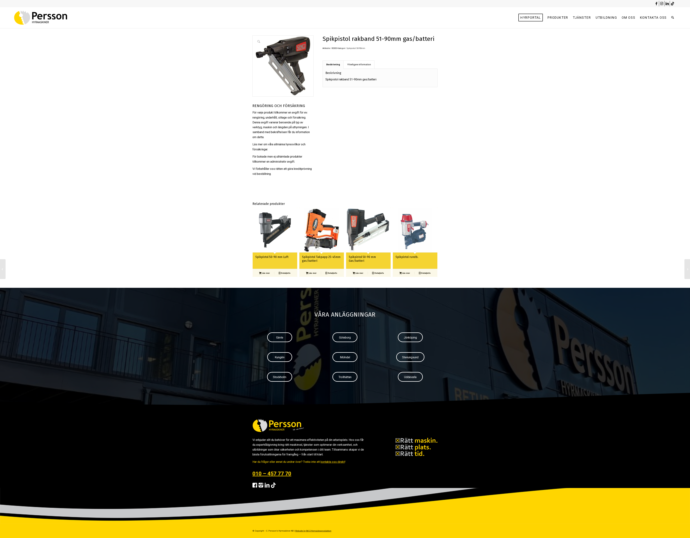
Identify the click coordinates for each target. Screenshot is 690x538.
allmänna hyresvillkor (287, 144)
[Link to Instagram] (661, 3)
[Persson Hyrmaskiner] (48, 17)
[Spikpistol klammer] (3, 269)
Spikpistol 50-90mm (355, 48)
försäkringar (259, 149)
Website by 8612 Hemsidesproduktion (313, 531)
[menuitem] (530, 17)
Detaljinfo (285, 273)
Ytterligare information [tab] (359, 64)
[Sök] (672, 17)
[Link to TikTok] (672, 3)
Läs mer (265, 273)
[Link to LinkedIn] (667, 3)
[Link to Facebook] (656, 3)
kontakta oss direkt (333, 462)
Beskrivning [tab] (333, 64)
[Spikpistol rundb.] (687, 269)
